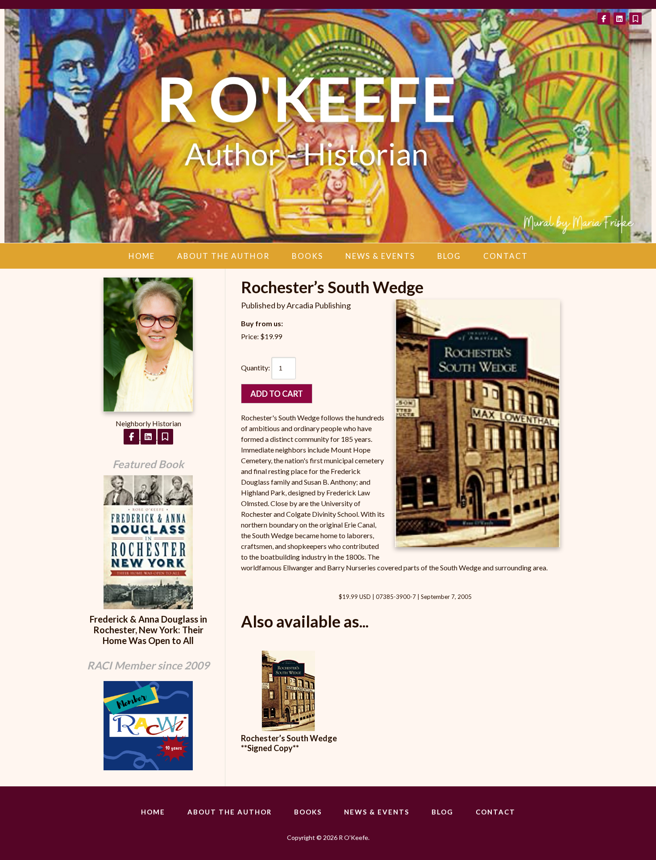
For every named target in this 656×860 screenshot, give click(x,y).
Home (142, 256)
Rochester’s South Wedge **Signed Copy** (289, 743)
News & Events (380, 256)
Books (307, 256)
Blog (449, 256)
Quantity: (255, 367)
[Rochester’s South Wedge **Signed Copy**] (288, 728)
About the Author (223, 256)
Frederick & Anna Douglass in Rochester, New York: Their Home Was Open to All (148, 630)
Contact (505, 256)
